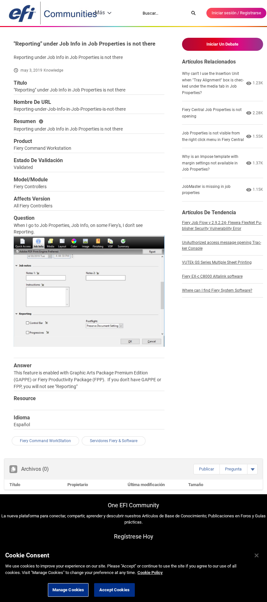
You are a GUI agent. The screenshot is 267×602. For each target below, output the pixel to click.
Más (100, 12)
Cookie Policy (150, 572)
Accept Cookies (114, 589)
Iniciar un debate (222, 44)
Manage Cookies (68, 589)
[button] (206, 469)
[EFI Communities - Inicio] (53, 13)
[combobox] (163, 13)
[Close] (256, 555)
